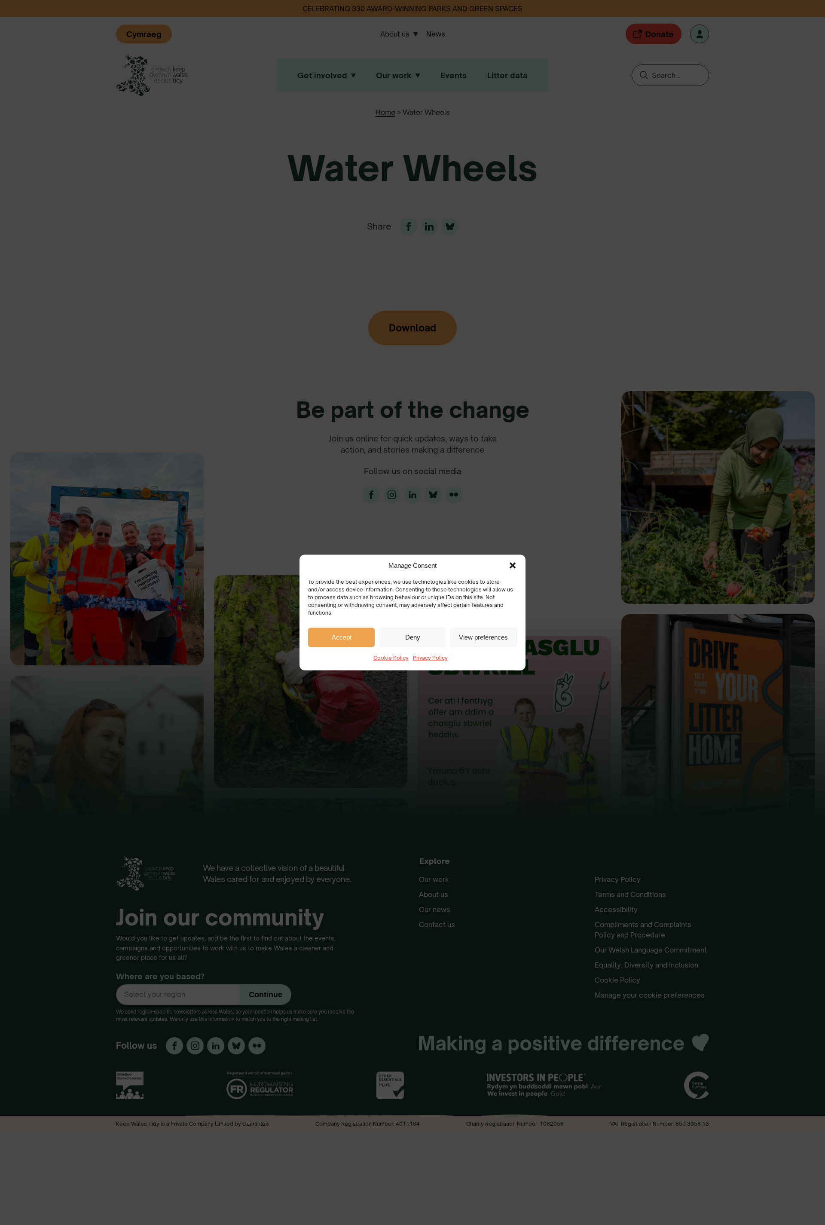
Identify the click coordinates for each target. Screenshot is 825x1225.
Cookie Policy (391, 658)
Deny (412, 637)
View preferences (483, 637)
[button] (512, 565)
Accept (341, 637)
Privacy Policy (430, 658)
